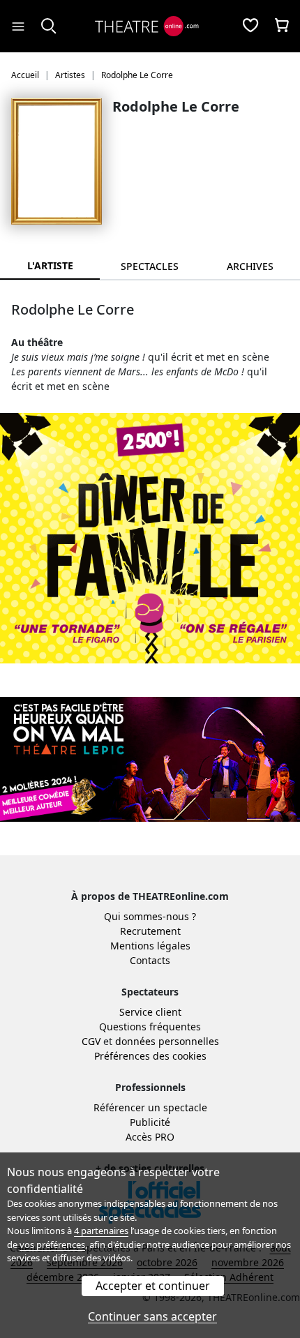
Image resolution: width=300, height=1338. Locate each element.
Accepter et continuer (153, 1285)
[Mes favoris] (250, 26)
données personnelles (167, 1041)
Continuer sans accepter (152, 1316)
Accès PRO (150, 1136)
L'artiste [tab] (50, 265)
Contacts (150, 960)
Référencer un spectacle (150, 1107)
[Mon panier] (282, 26)
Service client (150, 1011)
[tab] (150, 266)
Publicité (150, 1122)
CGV (91, 1041)
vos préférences (52, 1244)
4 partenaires (101, 1230)
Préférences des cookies (150, 1055)
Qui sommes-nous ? (150, 916)
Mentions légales (150, 945)
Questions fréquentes (150, 1026)
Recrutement (150, 931)
